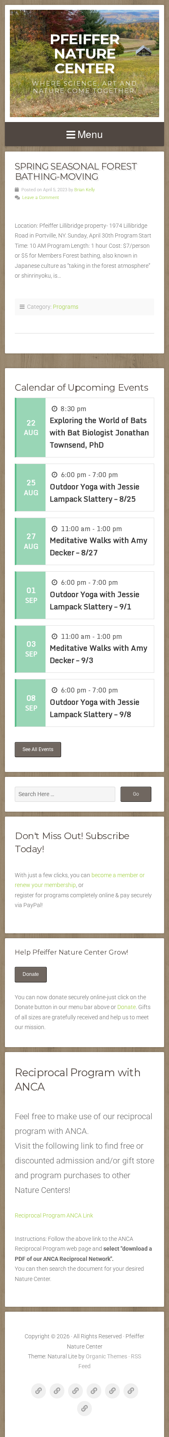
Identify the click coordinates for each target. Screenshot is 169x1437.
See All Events (38, 749)
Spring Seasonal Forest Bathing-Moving (76, 171)
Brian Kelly (84, 189)
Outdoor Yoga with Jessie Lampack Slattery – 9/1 (94, 600)
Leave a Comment (40, 197)
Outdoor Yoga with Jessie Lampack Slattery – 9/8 (94, 708)
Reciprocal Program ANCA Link (54, 1215)
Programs (65, 306)
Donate (31, 974)
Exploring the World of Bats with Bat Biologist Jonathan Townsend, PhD (99, 432)
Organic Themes (106, 1356)
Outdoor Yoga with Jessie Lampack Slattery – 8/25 (94, 492)
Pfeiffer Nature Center (84, 53)
